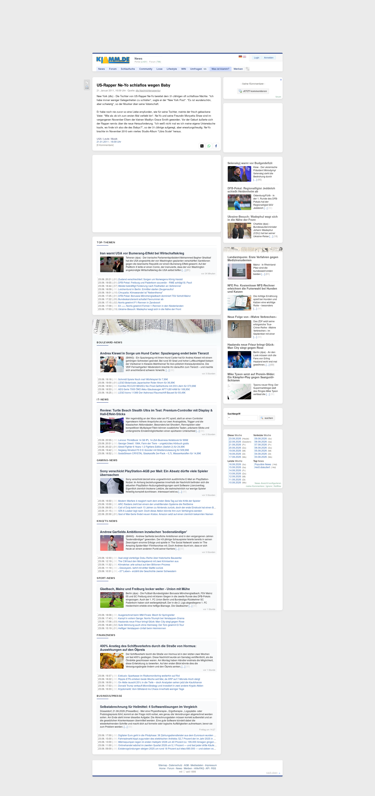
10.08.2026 (235, 482)
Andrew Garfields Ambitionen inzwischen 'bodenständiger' (143, 531)
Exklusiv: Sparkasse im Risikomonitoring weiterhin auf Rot (149, 675)
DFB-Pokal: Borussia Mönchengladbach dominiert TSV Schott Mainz (154, 295)
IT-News (103, 399)
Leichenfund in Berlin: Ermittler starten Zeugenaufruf (145, 289)
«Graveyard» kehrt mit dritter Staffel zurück (140, 567)
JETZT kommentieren (255, 91)
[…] (183, 270)
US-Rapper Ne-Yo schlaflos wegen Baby (133, 85)
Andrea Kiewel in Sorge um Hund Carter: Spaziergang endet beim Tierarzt (154, 353)
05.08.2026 (261, 450)
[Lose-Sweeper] (247, 69)
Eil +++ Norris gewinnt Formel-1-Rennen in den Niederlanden (151, 305)
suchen (269, 418)
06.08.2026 (261, 447)
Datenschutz (175, 765)
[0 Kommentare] (105, 145)
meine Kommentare (255, 485)
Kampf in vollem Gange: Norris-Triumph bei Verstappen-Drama (151, 618)
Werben (238, 68)
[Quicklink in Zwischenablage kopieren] (87, 82)
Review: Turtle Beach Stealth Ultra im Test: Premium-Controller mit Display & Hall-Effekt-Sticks (156, 412)
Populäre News (263, 464)
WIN (183, 68)
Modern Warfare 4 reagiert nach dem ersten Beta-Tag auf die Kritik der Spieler (159, 500)
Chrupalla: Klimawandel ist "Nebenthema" (140, 292)
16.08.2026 (235, 464)
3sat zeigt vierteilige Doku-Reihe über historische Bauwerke (150, 557)
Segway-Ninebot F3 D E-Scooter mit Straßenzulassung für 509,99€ (153, 450)
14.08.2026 (235, 470)
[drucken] (87, 87)
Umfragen (198, 68)
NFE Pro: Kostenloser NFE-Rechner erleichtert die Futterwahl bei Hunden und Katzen (252, 288)
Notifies (277, 485)
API (207, 768)
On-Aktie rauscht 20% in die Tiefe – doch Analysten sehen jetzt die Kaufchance (160, 682)
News (101, 68)
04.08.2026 (261, 453)
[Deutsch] (241, 57)
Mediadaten (197, 765)
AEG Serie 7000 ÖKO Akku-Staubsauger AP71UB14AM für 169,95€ (154, 389)
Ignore (269, 485)
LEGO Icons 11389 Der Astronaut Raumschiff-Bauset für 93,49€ (152, 392)
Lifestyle (172, 68)
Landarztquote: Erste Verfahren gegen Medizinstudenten (253, 258)
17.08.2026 (235, 456)
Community (145, 68)
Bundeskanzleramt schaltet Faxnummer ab (140, 299)
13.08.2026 (235, 473)
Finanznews (106, 635)
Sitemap (162, 765)
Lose (159, 68)
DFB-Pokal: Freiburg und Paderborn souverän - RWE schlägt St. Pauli (155, 282)
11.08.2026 (235, 479)
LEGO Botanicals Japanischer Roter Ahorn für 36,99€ (146, 382)
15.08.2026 (235, 467)
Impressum (211, 765)
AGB (186, 765)
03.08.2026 (261, 456)
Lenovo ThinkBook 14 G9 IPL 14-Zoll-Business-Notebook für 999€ (153, 440)
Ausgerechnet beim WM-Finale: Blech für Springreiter (146, 614)
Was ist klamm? (220, 68)
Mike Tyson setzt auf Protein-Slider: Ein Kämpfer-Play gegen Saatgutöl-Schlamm (251, 377)
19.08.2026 (235, 450)
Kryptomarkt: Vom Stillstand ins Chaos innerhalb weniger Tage (151, 688)
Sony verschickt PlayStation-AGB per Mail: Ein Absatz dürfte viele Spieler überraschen (154, 473)
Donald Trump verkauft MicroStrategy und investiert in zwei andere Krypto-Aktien (160, 685)
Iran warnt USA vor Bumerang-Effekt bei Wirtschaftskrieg (142, 253)
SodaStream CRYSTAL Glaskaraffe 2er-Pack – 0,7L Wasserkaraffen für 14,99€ (159, 453)
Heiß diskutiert (262, 467)
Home (162, 768)
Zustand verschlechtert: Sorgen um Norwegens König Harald (150, 279)
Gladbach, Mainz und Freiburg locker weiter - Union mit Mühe (145, 589)
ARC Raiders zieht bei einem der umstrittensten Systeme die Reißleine (155, 504)
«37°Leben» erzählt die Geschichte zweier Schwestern (147, 571)
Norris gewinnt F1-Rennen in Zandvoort (139, 302)
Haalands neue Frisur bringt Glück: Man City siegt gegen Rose (151, 621)
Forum (113, 68)
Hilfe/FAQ (199, 768)
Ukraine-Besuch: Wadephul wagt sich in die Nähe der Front (149, 309)
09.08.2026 (261, 438)
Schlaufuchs (128, 68)
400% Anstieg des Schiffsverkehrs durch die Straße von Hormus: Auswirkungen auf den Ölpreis (148, 648)
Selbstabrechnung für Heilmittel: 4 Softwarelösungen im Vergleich (148, 706)
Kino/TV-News (107, 520)
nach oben (272, 772)
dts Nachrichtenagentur (148, 90)
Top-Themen (106, 242)
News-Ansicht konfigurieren (268, 483)
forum (278, 96)
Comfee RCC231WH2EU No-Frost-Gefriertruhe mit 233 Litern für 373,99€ (157, 385)
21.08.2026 (235, 444)
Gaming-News (107, 460)
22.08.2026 (235, 441)
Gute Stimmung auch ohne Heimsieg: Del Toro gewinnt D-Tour (151, 624)
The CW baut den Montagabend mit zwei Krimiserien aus (148, 561)
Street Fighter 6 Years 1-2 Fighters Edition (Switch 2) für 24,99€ (151, 446)
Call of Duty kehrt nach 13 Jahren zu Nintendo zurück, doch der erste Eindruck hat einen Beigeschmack (173, 507)
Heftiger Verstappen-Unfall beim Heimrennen (142, 628)
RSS (213, 768)
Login (256, 57)
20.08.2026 (235, 447)
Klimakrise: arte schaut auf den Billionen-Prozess (144, 564)
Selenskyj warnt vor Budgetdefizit (250, 163)
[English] (244, 57)
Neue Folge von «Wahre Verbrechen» (252, 317)
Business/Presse (109, 695)
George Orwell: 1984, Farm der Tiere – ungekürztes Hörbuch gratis (153, 443)
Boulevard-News (109, 342)
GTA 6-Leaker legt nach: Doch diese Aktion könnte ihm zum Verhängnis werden (160, 510)
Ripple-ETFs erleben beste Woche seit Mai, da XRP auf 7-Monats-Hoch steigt (159, 679)
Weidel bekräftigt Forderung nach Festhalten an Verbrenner (149, 285)
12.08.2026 (235, 476)
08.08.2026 (261, 441)
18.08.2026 (235, 453)
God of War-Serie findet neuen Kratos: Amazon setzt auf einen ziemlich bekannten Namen (165, 514)
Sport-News (106, 578)
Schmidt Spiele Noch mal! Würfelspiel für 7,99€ (143, 379)
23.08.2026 (235, 438)
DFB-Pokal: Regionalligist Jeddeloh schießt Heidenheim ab (251, 189)
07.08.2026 (261, 444)
